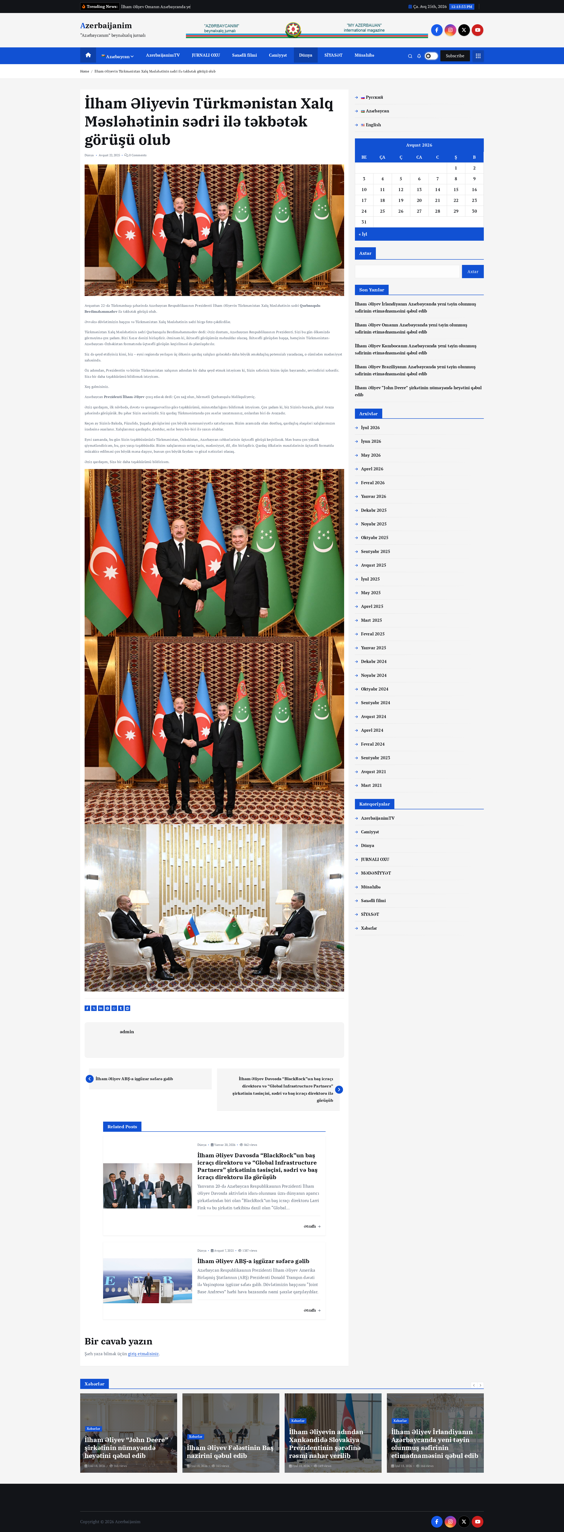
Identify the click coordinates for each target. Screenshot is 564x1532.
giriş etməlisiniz (143, 1353)
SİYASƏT (334, 55)
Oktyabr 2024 (374, 689)
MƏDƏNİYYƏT (376, 873)
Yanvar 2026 (373, 496)
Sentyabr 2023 (375, 757)
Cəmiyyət (278, 55)
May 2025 (371, 592)
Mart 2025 (371, 620)
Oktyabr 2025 (374, 537)
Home (84, 71)
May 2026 (371, 455)
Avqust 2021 (373, 771)
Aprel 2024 (372, 730)
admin (127, 1032)
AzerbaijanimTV (163, 55)
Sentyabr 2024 (375, 702)
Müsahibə (364, 55)
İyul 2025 (370, 579)
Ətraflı (310, 1226)
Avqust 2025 (373, 565)
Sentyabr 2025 (375, 551)
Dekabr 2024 (374, 661)
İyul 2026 (370, 427)
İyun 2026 (371, 441)
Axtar (365, 253)
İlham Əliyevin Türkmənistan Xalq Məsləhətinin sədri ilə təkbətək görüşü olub (155, 71)
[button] (474, 1385)
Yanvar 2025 (373, 647)
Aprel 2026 (372, 468)
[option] (128, 1433)
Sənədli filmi (244, 55)
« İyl (363, 234)
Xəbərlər (369, 928)
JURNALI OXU (206, 55)
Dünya (305, 55)
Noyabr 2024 (374, 675)
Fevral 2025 (373, 634)
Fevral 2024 (373, 744)
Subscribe (455, 55)
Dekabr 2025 (374, 510)
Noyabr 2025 (374, 524)
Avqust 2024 (373, 716)
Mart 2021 (371, 785)
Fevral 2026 (373, 482)
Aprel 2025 (372, 606)
